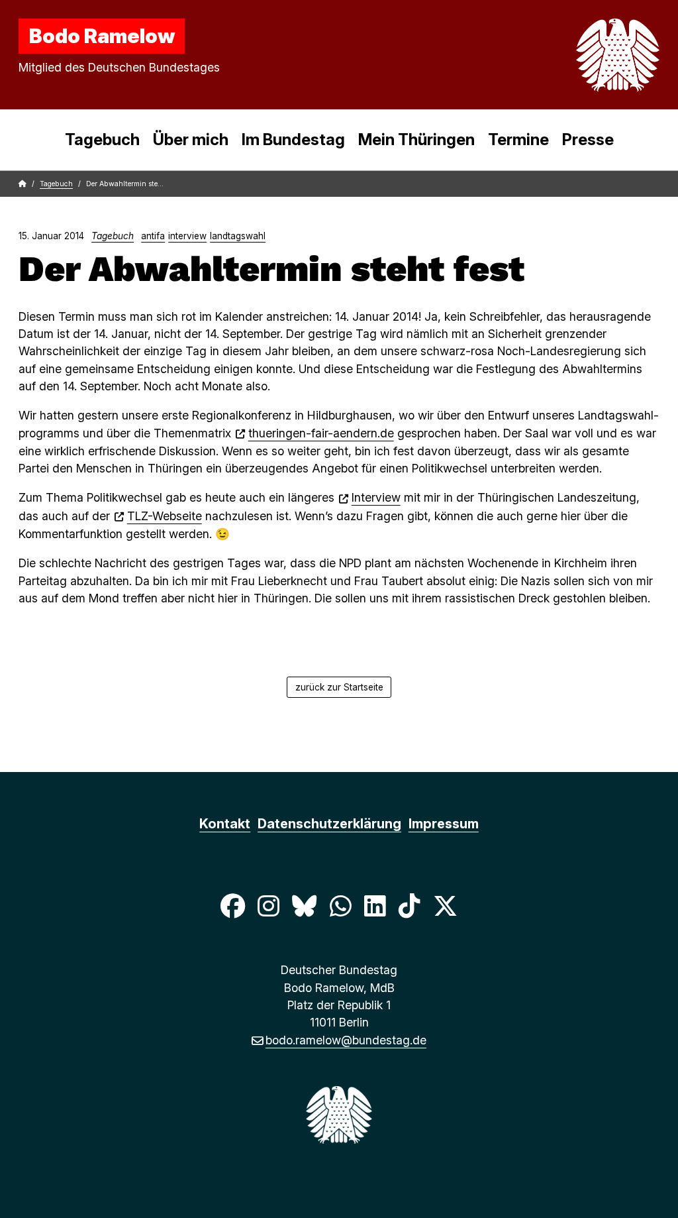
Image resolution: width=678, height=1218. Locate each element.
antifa (153, 236)
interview (187, 236)
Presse (588, 139)
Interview (376, 497)
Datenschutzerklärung (329, 824)
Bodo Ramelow (102, 36)
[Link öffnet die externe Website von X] (445, 906)
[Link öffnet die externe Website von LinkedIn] (375, 906)
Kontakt (224, 824)
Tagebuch (102, 139)
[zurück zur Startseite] (586, 55)
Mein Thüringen (416, 139)
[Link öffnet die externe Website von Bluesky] (304, 906)
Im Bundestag (293, 139)
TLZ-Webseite (164, 516)
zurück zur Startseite (339, 687)
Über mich (190, 139)
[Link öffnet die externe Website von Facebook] (232, 906)
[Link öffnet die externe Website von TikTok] (409, 906)
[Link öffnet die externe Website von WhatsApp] (340, 906)
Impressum (444, 824)
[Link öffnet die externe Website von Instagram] (268, 906)
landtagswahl (238, 236)
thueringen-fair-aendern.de (321, 433)
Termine (518, 139)
